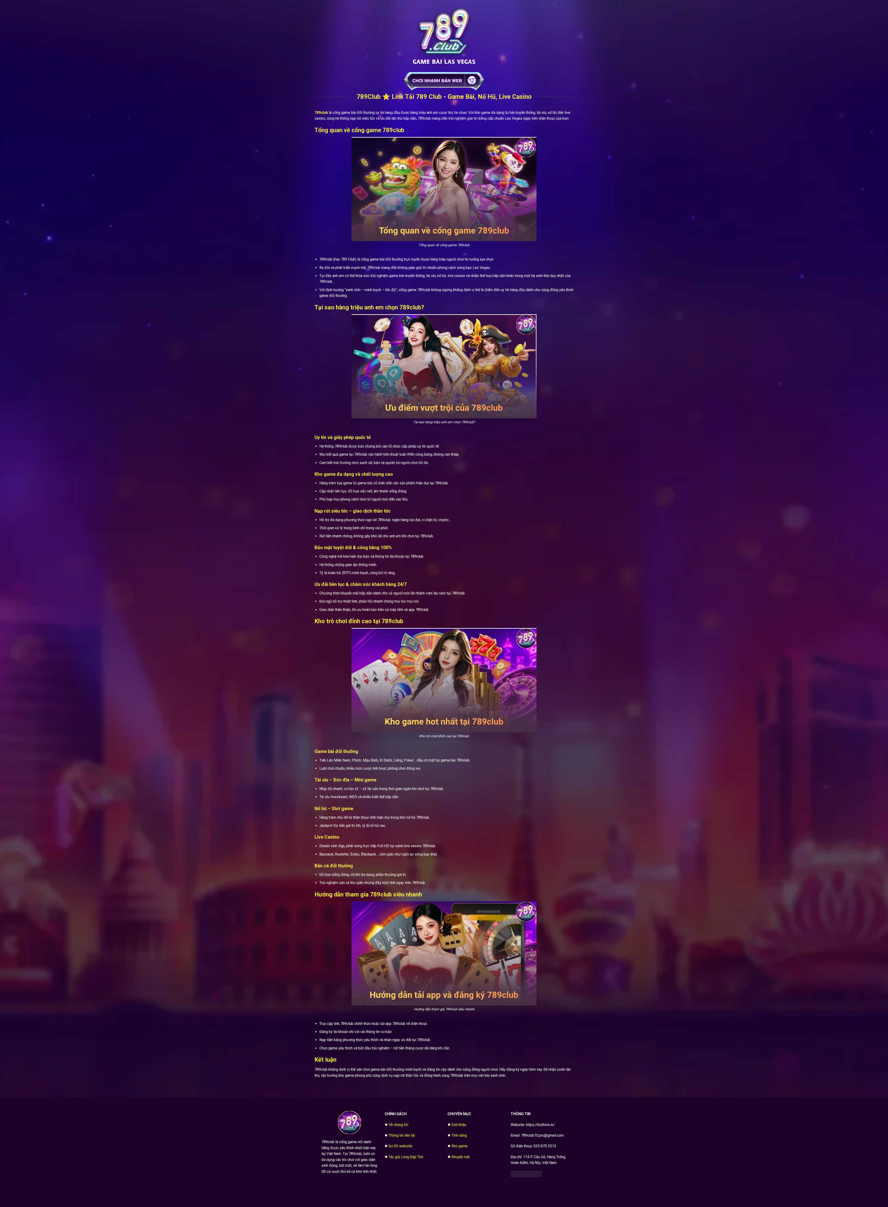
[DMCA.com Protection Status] (526, 1173)
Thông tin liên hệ (401, 1135)
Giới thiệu (458, 1125)
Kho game (459, 1146)
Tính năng (459, 1135)
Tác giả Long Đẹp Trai (405, 1157)
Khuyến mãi (460, 1157)
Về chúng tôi (398, 1125)
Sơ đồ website (400, 1146)
